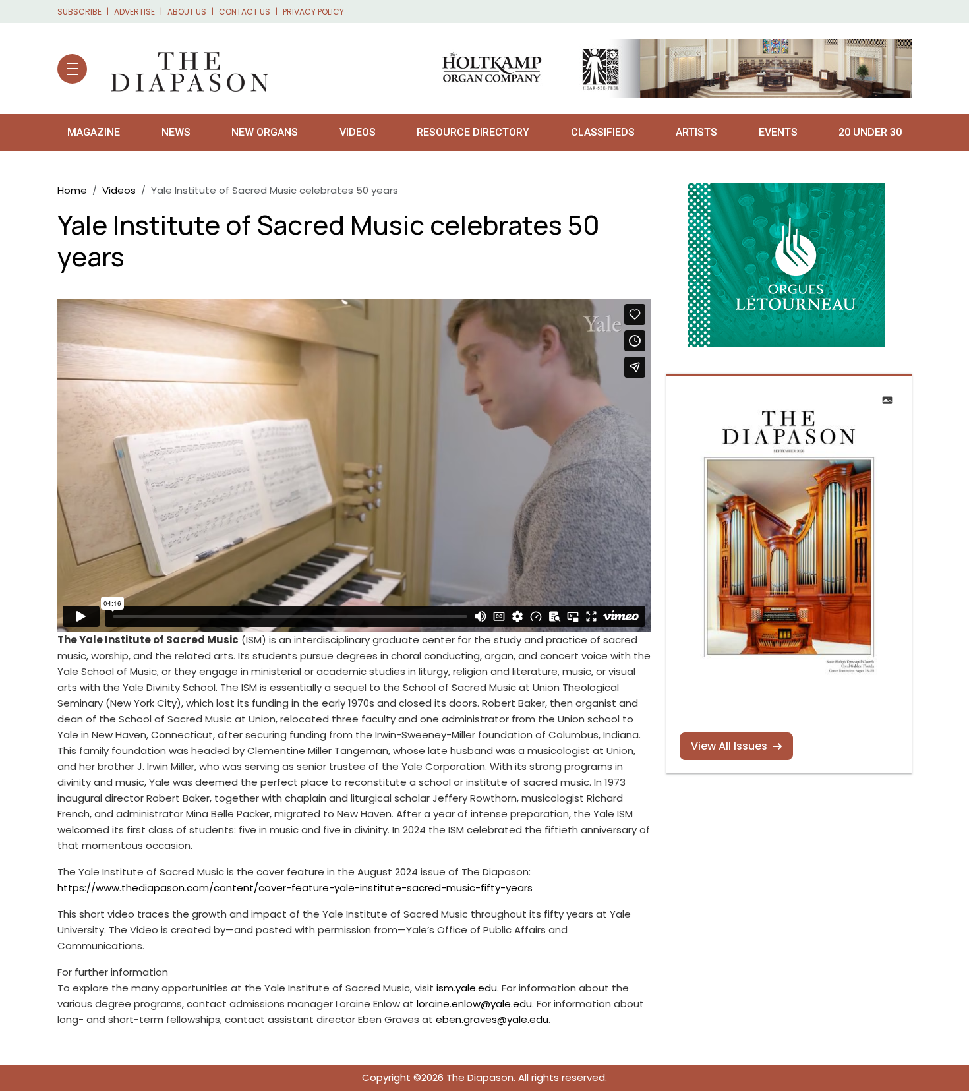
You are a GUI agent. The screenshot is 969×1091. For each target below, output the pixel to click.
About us (186, 11)
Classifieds (603, 132)
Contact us (244, 11)
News (176, 132)
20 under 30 (870, 132)
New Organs (264, 132)
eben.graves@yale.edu (492, 1019)
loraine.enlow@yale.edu (474, 1004)
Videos (357, 132)
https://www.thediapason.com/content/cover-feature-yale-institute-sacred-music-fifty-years (295, 888)
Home (72, 190)
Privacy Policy (313, 11)
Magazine (93, 132)
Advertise (134, 11)
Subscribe (79, 11)
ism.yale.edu (466, 988)
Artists (696, 132)
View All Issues (729, 745)
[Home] (183, 68)
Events (778, 132)
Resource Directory (473, 132)
